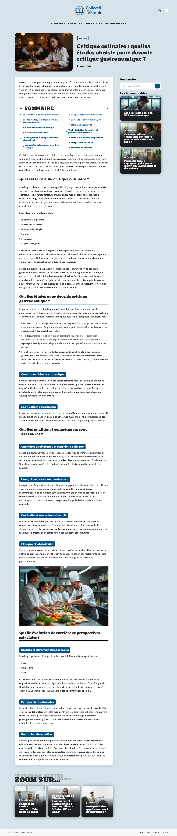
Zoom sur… (38, 779)
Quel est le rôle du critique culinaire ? (41, 115)
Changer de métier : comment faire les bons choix (29, 807)
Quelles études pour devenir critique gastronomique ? (41, 121)
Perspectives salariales (82, 142)
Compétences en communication (86, 115)
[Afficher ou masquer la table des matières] (81, 108)
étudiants (60, 159)
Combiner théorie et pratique (39, 127)
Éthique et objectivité (81, 125)
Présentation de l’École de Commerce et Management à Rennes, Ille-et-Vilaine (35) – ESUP (63, 803)
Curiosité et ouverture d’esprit (86, 120)
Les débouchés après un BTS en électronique (138, 114)
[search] (159, 10)
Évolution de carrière (81, 148)
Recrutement (27, 800)
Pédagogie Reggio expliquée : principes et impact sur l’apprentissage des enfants (140, 165)
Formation (59, 792)
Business (92, 803)
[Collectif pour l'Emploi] (88, 10)
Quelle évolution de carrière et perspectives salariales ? (83, 131)
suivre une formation (78, 86)
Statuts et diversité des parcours (87, 137)
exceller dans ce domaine (38, 86)
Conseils (83, 38)
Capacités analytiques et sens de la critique (42, 146)
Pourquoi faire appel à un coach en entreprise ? (97, 809)
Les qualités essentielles (36, 132)
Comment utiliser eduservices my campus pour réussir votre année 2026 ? (139, 138)
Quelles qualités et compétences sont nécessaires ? (41, 138)
